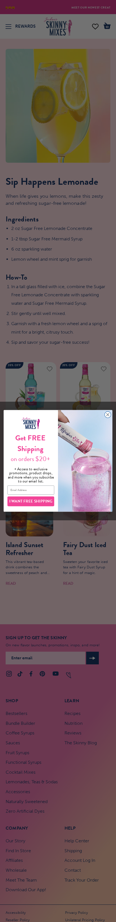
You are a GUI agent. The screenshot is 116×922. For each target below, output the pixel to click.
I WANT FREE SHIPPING (31, 501)
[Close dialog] (107, 415)
